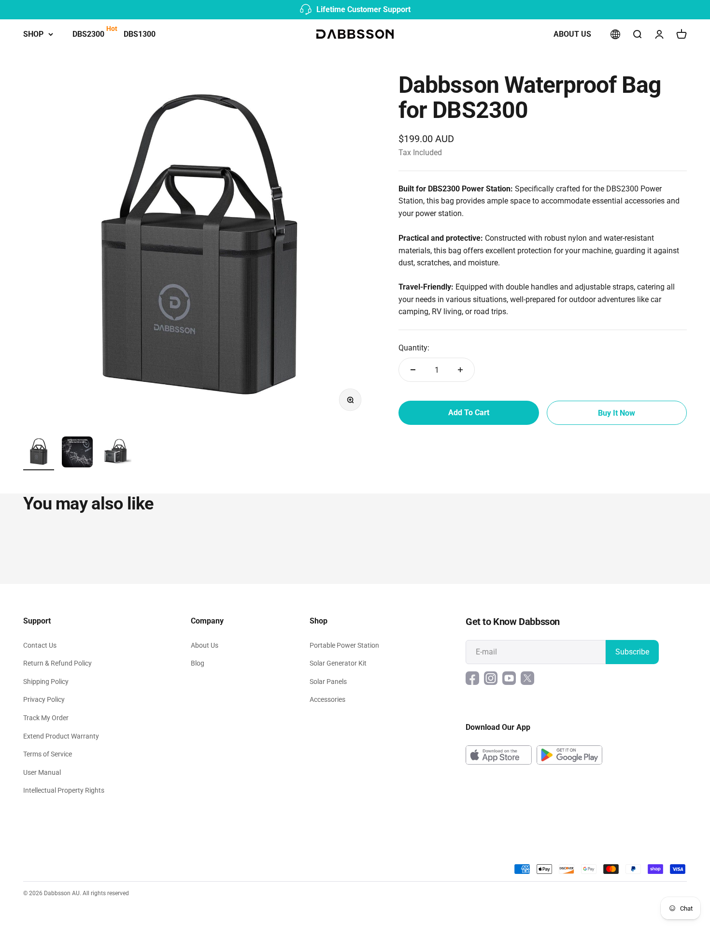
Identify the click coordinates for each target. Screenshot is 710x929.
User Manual (42, 772)
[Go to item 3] (115, 453)
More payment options (617, 413)
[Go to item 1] (38, 453)
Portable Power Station (344, 645)
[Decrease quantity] (413, 369)
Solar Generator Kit (338, 663)
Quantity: (413, 347)
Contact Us (40, 645)
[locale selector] (615, 34)
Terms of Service (47, 754)
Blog (197, 663)
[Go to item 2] (77, 453)
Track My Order (46, 718)
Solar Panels (328, 681)
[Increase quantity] (460, 369)
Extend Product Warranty (61, 736)
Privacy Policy (44, 699)
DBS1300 (140, 34)
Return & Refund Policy (57, 663)
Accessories (327, 699)
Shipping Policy (46, 681)
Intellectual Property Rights (63, 790)
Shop (33, 34)
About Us (572, 34)
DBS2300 (88, 34)
